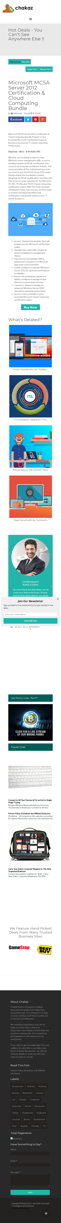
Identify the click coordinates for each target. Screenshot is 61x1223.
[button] (30, 601)
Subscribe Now (30, 621)
